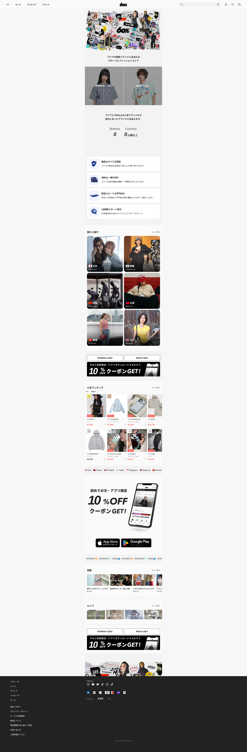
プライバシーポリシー (19, 717)
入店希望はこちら (17, 740)
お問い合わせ (15, 735)
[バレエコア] (115, 620)
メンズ (13, 692)
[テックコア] (134, 620)
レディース (14, 687)
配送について (15, 726)
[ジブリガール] (96, 620)
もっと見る (156, 237)
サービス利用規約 (17, 721)
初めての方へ (15, 712)
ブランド (45, 4)
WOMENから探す (105, 363)
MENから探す (142, 363)
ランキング (31, 4)
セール (18, 4)
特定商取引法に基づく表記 (21, 731)
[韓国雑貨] (153, 620)
